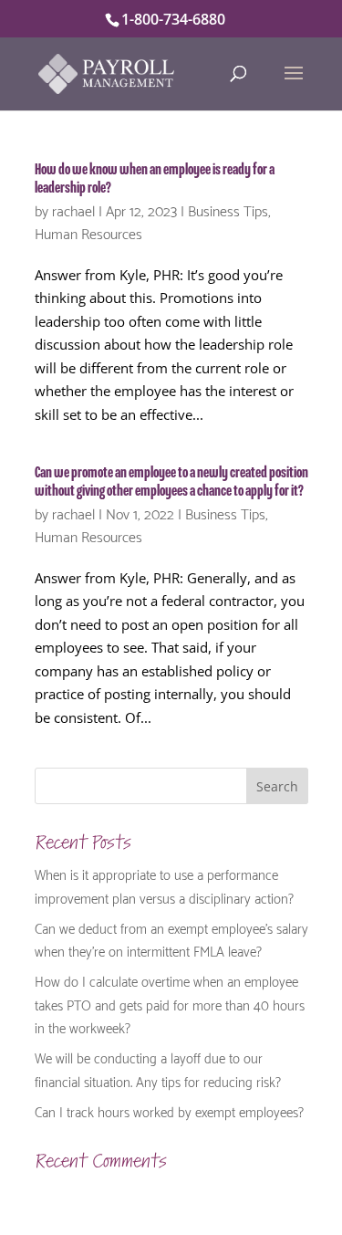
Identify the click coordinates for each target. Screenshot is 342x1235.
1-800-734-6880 (173, 19)
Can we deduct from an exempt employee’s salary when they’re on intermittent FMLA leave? (171, 939)
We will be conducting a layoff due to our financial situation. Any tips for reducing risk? (158, 1069)
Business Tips (228, 209)
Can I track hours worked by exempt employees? (169, 1111)
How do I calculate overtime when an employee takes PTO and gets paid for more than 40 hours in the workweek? (170, 1003)
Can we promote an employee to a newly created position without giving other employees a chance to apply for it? (171, 482)
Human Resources (88, 232)
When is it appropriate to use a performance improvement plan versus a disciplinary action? (164, 885)
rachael (73, 209)
